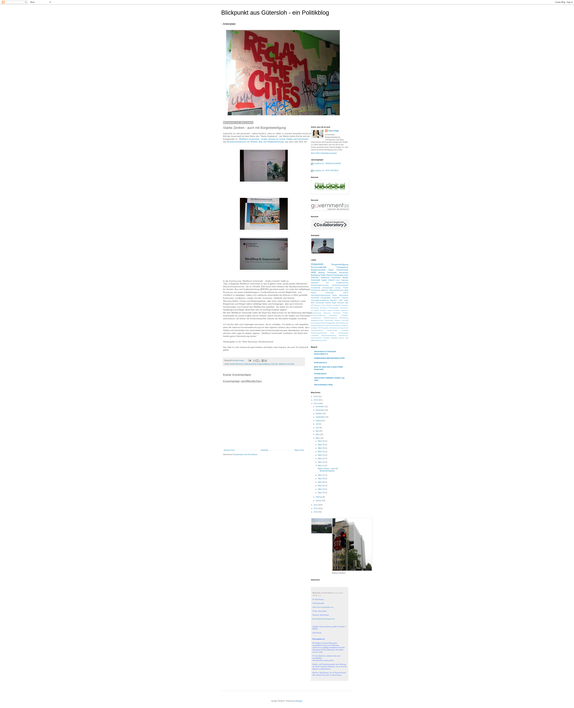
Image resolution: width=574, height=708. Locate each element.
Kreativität (344, 330)
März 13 (321, 466)
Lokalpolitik (315, 335)
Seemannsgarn (327, 288)
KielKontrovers (320, 363)
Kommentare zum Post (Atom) (245, 454)
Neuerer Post (229, 450)
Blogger (299, 701)
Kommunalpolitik (318, 267)
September (320, 417)
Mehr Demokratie (317, 303)
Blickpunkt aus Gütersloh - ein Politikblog (275, 12)
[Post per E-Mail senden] (249, 360)
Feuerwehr (336, 298)
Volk (346, 338)
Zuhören (324, 340)
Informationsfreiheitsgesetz (320, 295)
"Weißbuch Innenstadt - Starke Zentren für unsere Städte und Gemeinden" (273, 139)
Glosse (345, 293)
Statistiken (344, 315)
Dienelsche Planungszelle (329, 308)
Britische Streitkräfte (333, 305)
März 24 (321, 455)
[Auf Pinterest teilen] (265, 360)
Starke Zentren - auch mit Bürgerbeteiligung (327, 470)
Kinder (334, 295)
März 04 (321, 489)
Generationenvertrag (336, 328)
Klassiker (333, 300)
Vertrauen (340, 303)
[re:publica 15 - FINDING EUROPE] (326, 163)
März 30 (321, 441)
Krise (332, 333)
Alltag (346, 290)
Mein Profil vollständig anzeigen (324, 153)
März (318, 438)
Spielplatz (334, 338)
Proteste (328, 303)
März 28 (321, 448)
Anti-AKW (345, 320)
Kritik (340, 300)
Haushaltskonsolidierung (320, 300)
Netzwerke (337, 313)
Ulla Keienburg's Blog (323, 385)
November (320, 410)
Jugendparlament (317, 330)
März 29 (321, 445)
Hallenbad (344, 280)
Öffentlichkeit (343, 318)
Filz (319, 328)
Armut (324, 305)
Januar (319, 501)
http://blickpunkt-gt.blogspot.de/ (323, 619)
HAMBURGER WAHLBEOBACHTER (329, 358)
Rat (327, 283)
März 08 (321, 482)
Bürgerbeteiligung (263, 364)
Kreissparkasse (316, 313)
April (318, 434)
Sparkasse (325, 278)
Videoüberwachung (330, 318)
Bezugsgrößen (330, 323)
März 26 (321, 451)
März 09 (321, 479)
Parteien (329, 275)
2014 (316, 400)
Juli (317, 424)
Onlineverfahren (316, 338)
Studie (334, 303)
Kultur (346, 300)
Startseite (264, 450)
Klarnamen (344, 310)
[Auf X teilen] (260, 360)
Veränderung (315, 290)
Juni (318, 428)
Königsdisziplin (343, 333)
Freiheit (345, 288)
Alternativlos (329, 320)
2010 (316, 512)
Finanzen (345, 298)
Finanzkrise (325, 328)
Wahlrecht (324, 290)
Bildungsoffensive (342, 323)
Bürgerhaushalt (318, 270)
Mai (317, 431)
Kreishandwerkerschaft (319, 333)
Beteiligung (315, 275)
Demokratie (332, 273)
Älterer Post (299, 450)
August (319, 421)
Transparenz (342, 267)
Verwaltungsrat (316, 318)
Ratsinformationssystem (320, 285)
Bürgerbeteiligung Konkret (320, 325)
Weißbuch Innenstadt (286, 364)
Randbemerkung (342, 283)
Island (346, 328)
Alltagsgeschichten (317, 320)
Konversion (343, 273)
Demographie (325, 298)
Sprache (341, 338)
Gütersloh (274, 364)
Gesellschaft (315, 288)
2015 (316, 396)
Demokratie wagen (319, 280)
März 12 (321, 475)
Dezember (320, 406)
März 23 (321, 459)
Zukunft (331, 280)
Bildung (321, 273)
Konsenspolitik (332, 330)
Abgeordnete (343, 295)
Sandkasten (333, 315)
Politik (323, 275)
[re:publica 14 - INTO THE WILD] (325, 170)
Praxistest (326, 338)
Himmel (316, 310)
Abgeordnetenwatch (336, 290)
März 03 (321, 493)
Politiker (345, 313)
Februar (319, 497)
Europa (338, 288)
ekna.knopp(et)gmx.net (325, 607)
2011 (316, 508)
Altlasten (338, 320)
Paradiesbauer (320, 374)
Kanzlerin (336, 310)
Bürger (345, 278)
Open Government (338, 270)
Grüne (337, 280)
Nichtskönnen (343, 335)
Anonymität (315, 298)
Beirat (323, 323)
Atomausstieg (315, 323)
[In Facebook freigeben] (262, 360)
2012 (316, 505)
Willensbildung (316, 340)
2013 (316, 404)
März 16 (321, 462)
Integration (315, 283)
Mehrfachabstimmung (328, 335)
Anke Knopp (333, 131)
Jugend (329, 310)
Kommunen (336, 278)
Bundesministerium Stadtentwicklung (243, 364)
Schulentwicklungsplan (340, 285)
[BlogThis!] (257, 360)
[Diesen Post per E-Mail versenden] (254, 360)
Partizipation (338, 275)
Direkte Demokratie (322, 293)
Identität (323, 310)
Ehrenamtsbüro (335, 325)
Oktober (319, 414)
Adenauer (317, 305)
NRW (313, 272)
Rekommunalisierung (318, 315)
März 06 (321, 486)
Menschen (327, 313)
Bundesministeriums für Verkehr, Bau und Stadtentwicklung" (255, 142)
